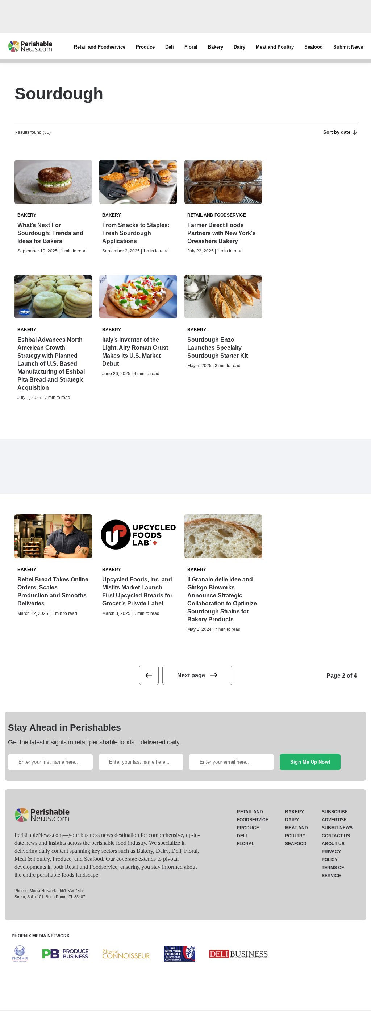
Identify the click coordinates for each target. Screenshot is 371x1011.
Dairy (239, 47)
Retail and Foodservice (99, 47)
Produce (145, 47)
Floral (190, 47)
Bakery (215, 47)
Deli (169, 47)
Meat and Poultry (275, 47)
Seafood (313, 47)
